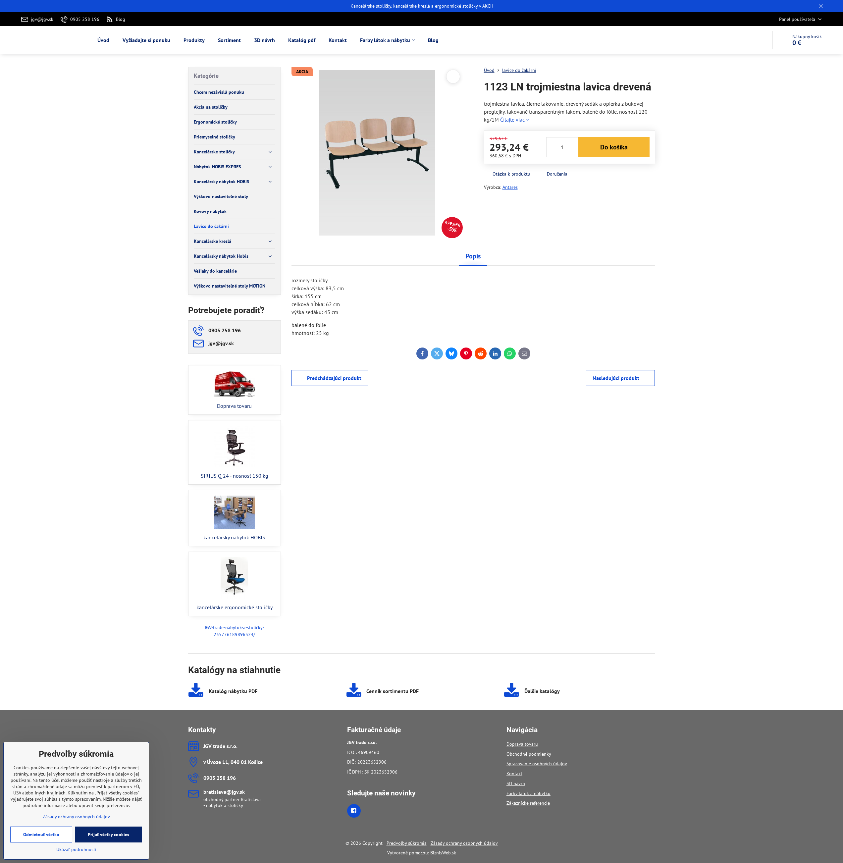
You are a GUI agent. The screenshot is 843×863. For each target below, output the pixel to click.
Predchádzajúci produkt (334, 378)
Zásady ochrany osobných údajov (464, 843)
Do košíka (614, 147)
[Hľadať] (763, 40)
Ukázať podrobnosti (76, 849)
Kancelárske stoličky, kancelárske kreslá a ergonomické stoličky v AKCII (421, 6)
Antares (510, 187)
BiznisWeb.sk (443, 853)
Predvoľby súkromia (407, 843)
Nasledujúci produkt (616, 378)
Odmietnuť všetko (41, 834)
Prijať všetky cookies (108, 834)
